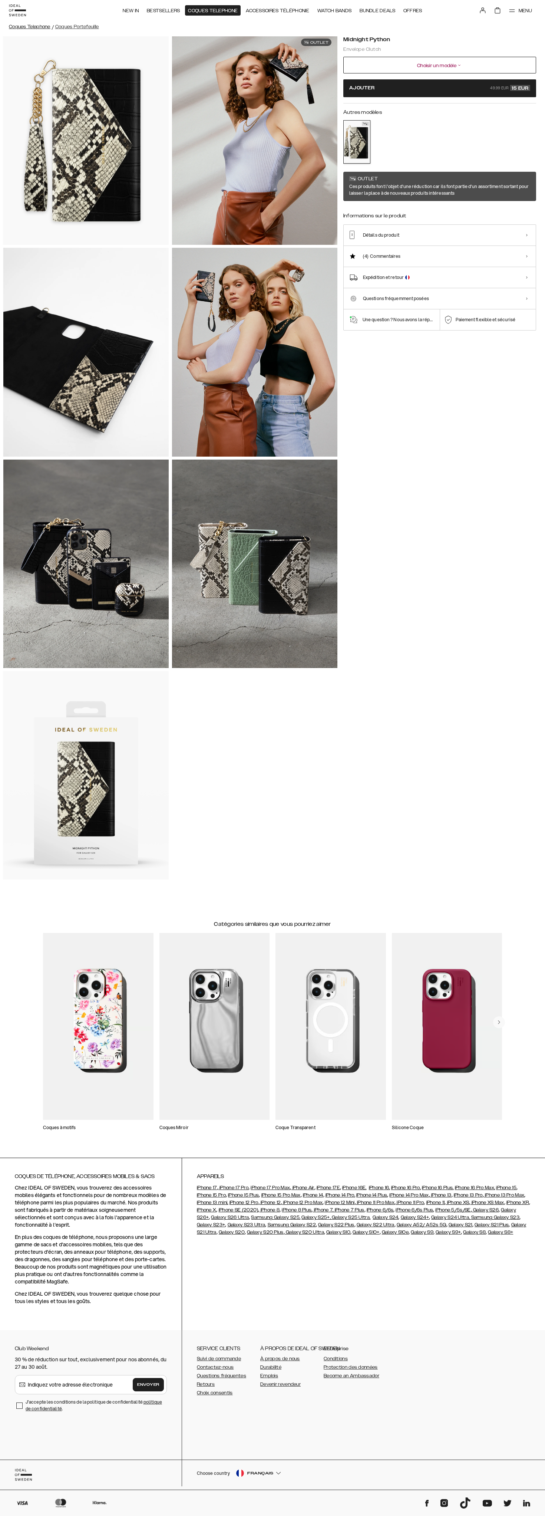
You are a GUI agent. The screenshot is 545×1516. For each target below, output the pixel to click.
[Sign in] (482, 10)
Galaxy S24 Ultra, (451, 1217)
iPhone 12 (270, 1202)
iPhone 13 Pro (468, 1195)
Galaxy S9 (422, 1232)
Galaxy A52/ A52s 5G (421, 1224)
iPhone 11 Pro (410, 1202)
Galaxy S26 (485, 1210)
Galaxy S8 (474, 1232)
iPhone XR (517, 1202)
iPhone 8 (270, 1210)
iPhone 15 (506, 1187)
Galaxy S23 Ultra (246, 1224)
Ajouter (439, 88)
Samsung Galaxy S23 (495, 1217)
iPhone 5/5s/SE (452, 1210)
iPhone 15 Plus (243, 1195)
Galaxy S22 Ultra (375, 1224)
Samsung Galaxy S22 (292, 1224)
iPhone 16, (379, 1187)
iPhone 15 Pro (211, 1195)
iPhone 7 (323, 1210)
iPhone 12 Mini (339, 1202)
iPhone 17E (328, 1187)
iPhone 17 (207, 1187)
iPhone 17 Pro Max (270, 1187)
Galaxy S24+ (415, 1217)
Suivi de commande (219, 1358)
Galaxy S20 (232, 1232)
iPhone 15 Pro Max (281, 1195)
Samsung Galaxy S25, (275, 1217)
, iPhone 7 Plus (348, 1210)
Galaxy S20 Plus (265, 1232)
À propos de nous (280, 1358)
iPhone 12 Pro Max (302, 1202)
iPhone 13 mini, (212, 1202)
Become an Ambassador (351, 1375)
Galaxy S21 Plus (492, 1224)
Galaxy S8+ (500, 1232)
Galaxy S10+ (366, 1232)
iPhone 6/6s (380, 1210)
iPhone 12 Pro (243, 1202)
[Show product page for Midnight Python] (356, 142)
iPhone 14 (313, 1195)
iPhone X (206, 1210)
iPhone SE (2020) (238, 1210)
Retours (206, 1384)
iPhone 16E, (354, 1187)
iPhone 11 (435, 1202)
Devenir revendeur (280, 1384)
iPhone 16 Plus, (438, 1187)
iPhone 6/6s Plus (414, 1210)
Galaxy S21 (460, 1224)
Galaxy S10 (338, 1232)
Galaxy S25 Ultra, (351, 1217)
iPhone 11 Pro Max (375, 1202)
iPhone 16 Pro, (406, 1187)
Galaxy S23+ (211, 1224)
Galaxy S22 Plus (336, 1224)
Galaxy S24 (385, 1217)
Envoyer (148, 1385)
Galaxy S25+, (316, 1217)
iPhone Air (302, 1187)
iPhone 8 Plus (296, 1210)
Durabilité (270, 1367)
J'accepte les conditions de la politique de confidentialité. (94, 1405)
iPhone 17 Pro (233, 1187)
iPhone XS (457, 1202)
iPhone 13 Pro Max (504, 1195)
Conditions (336, 1358)
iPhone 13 (441, 1195)
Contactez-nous (215, 1367)
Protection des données (351, 1367)
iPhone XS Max (487, 1202)
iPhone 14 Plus (371, 1195)
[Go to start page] (17, 10)
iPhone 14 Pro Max (409, 1195)
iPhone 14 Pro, (340, 1195)
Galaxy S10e (395, 1232)
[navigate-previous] (499, 1022)
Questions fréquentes (221, 1375)
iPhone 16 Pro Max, (475, 1187)
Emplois (269, 1375)
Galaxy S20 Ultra (304, 1232)
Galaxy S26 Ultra (230, 1217)
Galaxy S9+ (448, 1232)
